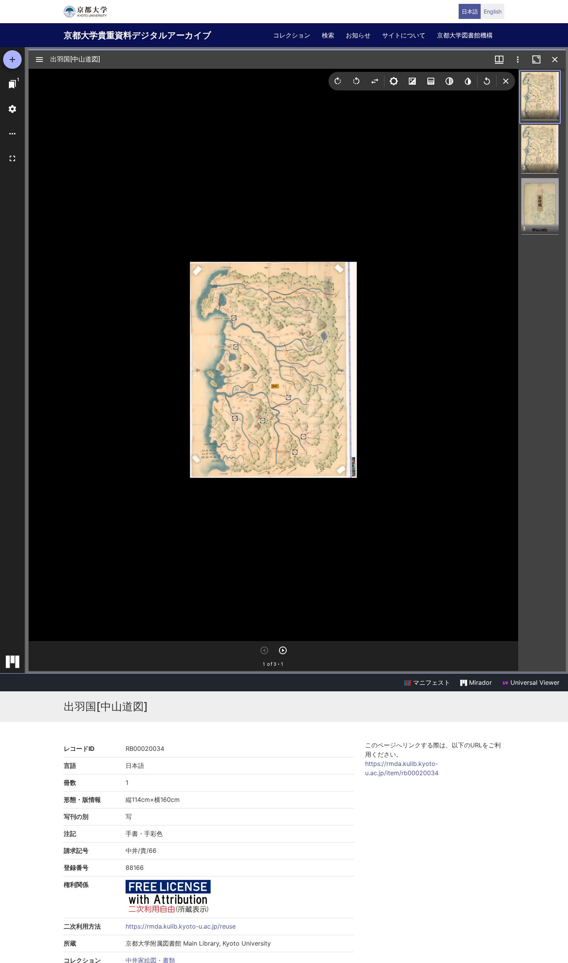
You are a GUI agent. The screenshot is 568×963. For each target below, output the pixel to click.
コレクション (291, 35)
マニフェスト (430, 682)
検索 (328, 35)
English (493, 11)
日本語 (470, 11)
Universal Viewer (533, 682)
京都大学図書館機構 (465, 35)
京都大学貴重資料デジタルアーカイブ (137, 35)
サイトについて (403, 35)
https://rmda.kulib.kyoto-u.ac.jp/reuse (181, 926)
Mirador (479, 682)
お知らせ (358, 35)
